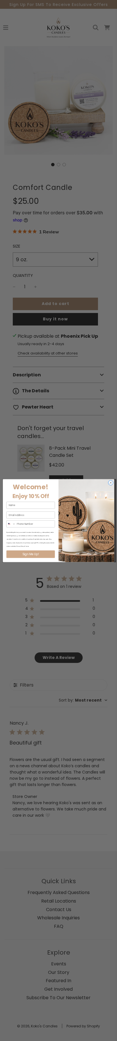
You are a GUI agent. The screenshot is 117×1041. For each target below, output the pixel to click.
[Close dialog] (110, 482)
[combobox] (11, 523)
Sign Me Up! (30, 554)
